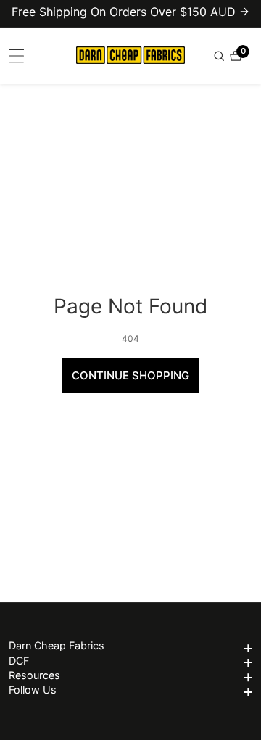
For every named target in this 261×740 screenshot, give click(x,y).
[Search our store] (220, 56)
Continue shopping (130, 375)
